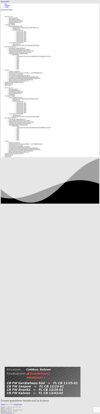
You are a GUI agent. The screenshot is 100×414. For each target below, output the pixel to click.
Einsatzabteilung (15, 26)
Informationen (14, 19)
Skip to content (5, 1)
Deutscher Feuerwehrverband (21, 79)
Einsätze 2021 (21, 37)
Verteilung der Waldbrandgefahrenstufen (33, 56)
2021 (17, 59)
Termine (12, 23)
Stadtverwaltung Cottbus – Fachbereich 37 (26, 73)
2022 (17, 57)
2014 (17, 68)
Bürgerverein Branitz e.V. (19, 81)
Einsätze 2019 (21, 40)
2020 (17, 60)
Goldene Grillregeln (17, 48)
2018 (17, 63)
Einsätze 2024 (21, 33)
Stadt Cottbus (14, 71)
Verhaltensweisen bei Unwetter (21, 51)
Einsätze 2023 (21, 34)
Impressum (9, 83)
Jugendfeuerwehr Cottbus (19, 75)
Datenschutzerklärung (14, 82)
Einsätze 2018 (21, 41)
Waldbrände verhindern (18, 53)
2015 (17, 67)
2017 (17, 64)
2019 (17, 62)
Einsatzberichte (15, 22)
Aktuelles (16, 44)
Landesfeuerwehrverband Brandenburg (25, 78)
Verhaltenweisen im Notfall (20, 52)
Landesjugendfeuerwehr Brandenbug (23, 77)
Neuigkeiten (13, 18)
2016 (17, 66)
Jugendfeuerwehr (16, 21)
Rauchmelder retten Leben (19, 49)
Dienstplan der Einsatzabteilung (25, 27)
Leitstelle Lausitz (16, 74)
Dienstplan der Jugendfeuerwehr (25, 45)
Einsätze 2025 (21, 31)
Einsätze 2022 (21, 36)
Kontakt (8, 85)
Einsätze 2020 (21, 38)
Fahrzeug (16, 29)
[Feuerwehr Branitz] (7, 9)
